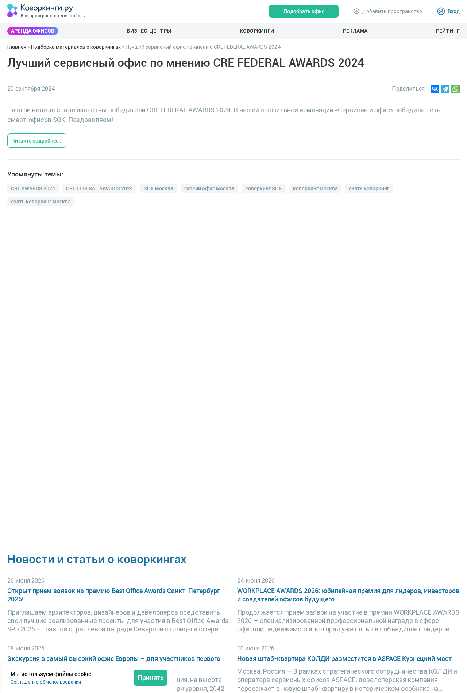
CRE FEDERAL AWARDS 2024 (99, 188)
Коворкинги (257, 31)
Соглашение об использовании (46, 682)
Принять (151, 677)
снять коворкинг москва (41, 201)
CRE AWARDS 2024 (33, 188)
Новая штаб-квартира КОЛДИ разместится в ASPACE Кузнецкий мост (344, 658)
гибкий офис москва (209, 188)
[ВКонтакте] (435, 89)
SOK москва (158, 188)
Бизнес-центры (149, 31)
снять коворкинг (369, 188)
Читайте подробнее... (37, 140)
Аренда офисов (32, 31)
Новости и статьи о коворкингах (96, 559)
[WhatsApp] (455, 89)
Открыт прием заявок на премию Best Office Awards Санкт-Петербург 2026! (113, 595)
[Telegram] (445, 89)
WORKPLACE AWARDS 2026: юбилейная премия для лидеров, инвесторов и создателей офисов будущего (348, 595)
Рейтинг (448, 31)
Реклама (355, 31)
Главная (16, 47)
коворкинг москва (315, 188)
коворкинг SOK (263, 188)
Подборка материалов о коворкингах (76, 47)
